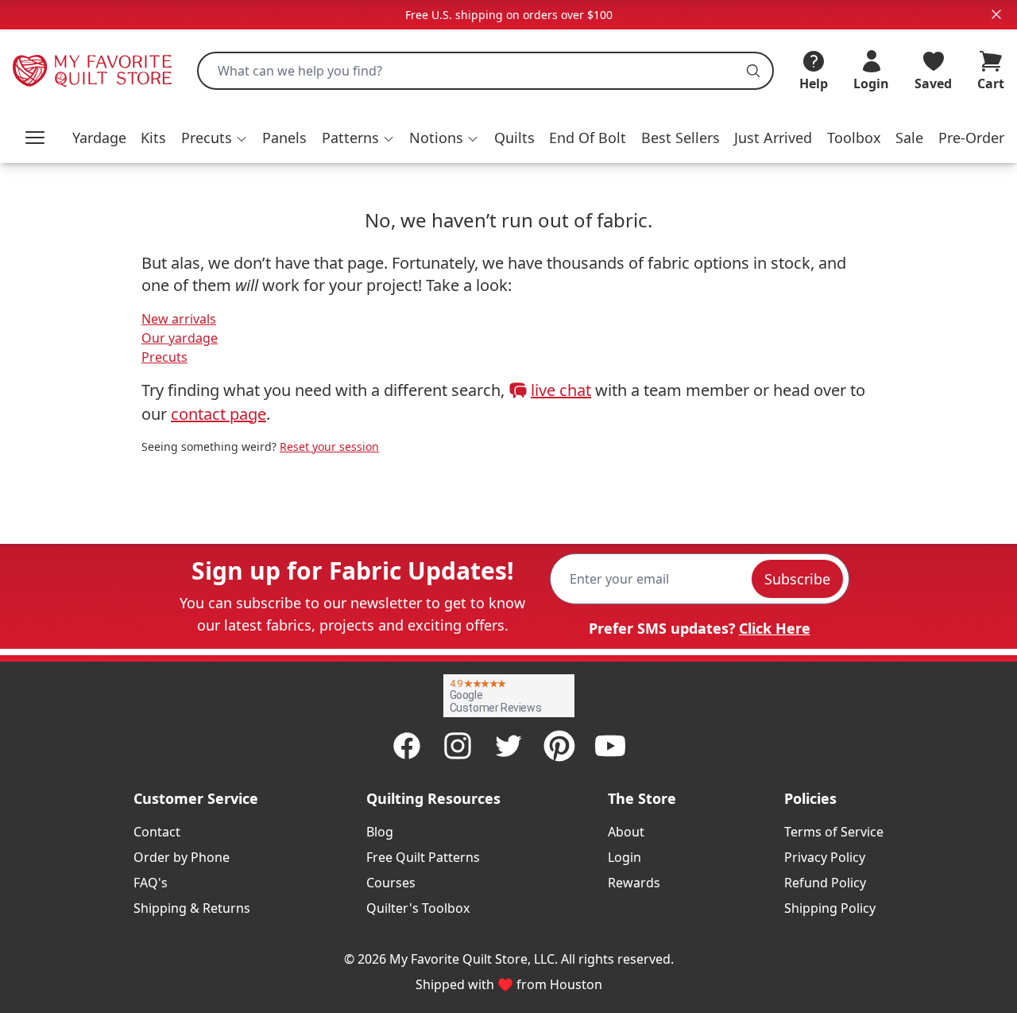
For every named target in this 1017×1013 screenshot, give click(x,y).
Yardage (99, 137)
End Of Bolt (587, 137)
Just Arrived (773, 137)
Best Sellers (680, 137)
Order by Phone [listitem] (181, 857)
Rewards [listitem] (634, 882)
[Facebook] (407, 746)
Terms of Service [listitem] (834, 831)
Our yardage (179, 338)
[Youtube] (610, 746)
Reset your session (329, 446)
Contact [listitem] (156, 831)
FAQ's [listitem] (150, 882)
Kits (153, 137)
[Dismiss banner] (996, 14)
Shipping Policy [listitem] (830, 908)
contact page (218, 414)
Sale (909, 137)
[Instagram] (458, 746)
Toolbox (854, 137)
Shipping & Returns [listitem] (191, 908)
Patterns (350, 137)
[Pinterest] (559, 746)
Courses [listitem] (391, 882)
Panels (284, 137)
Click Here (774, 628)
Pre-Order (971, 137)
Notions (436, 137)
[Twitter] (508, 746)
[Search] (753, 71)
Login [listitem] (624, 857)
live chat (561, 390)
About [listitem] (626, 831)
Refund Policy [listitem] (825, 882)
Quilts (514, 137)
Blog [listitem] (379, 831)
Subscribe (797, 578)
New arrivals (178, 319)
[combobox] (485, 71)
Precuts (206, 137)
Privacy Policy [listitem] (824, 857)
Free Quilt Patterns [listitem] (423, 857)
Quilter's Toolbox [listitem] (418, 908)
